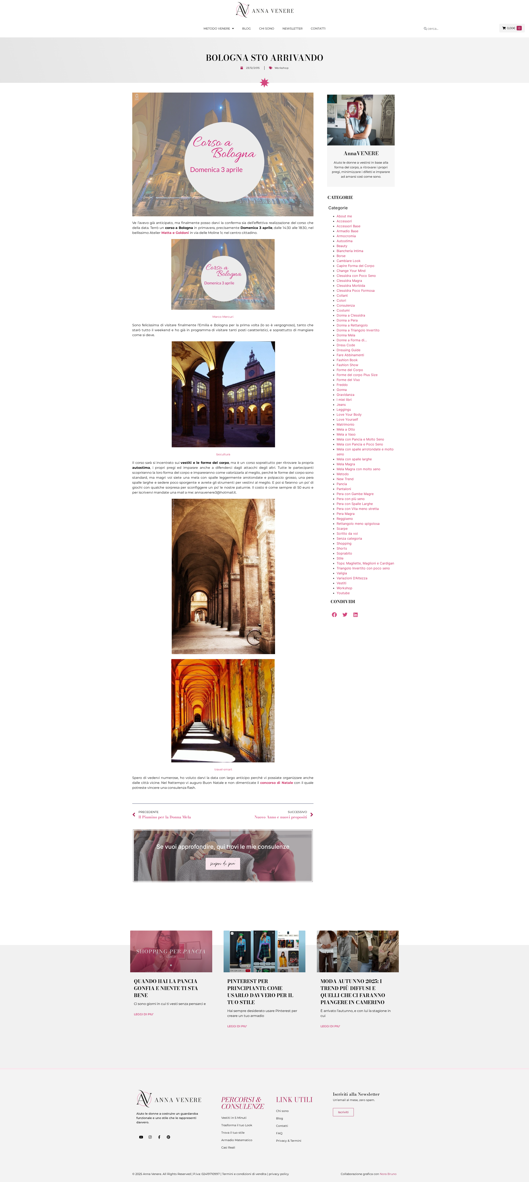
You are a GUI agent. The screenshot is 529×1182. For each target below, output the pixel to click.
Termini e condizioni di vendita (244, 1174)
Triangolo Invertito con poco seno (363, 568)
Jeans (341, 404)
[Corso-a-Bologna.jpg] (223, 309)
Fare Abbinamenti (350, 355)
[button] (334, 615)
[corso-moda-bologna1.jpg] (223, 761)
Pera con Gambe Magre (355, 494)
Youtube (343, 593)
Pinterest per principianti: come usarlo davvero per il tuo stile (260, 991)
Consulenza (346, 305)
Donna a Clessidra (351, 315)
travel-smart (223, 769)
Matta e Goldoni (175, 233)
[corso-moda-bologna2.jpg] (223, 653)
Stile (340, 558)
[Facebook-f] (159, 1137)
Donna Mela (346, 335)
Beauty (342, 246)
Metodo (343, 474)
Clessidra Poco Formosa (356, 290)
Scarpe (342, 528)
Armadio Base (347, 231)
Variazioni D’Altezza (352, 578)
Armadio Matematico (236, 1140)
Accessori (344, 221)
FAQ (279, 1133)
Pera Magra (346, 514)
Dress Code (346, 345)
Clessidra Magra (349, 281)
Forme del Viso (348, 380)
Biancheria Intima (350, 251)
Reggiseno (345, 519)
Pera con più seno (351, 499)
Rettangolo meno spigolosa (358, 523)
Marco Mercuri (223, 317)
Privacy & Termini (288, 1141)
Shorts (342, 548)
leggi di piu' (144, 1014)
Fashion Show (347, 365)
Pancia (342, 484)
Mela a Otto (346, 429)
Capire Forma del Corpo (355, 266)
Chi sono (266, 28)
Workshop (282, 67)
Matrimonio (345, 424)
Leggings (344, 409)
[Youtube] (140, 1137)
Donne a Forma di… (352, 340)
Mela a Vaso (346, 434)
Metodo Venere (217, 28)
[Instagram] (150, 1137)
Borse (341, 256)
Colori (341, 300)
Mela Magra (346, 464)
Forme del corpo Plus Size (357, 375)
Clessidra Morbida (351, 285)
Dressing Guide (348, 350)
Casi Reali (228, 1147)
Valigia (342, 573)
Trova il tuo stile (232, 1132)
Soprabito (344, 553)
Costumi (343, 310)
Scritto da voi (347, 533)
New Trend (345, 479)
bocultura (223, 454)
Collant (342, 295)
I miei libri (344, 400)
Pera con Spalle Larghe (355, 504)
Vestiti (341, 583)
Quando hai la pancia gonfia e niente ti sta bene (166, 988)
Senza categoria (349, 538)
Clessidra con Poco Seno (356, 276)
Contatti (318, 28)
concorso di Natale (276, 783)
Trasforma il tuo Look (236, 1125)
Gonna (342, 390)
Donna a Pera (347, 320)
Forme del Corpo (350, 370)
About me (344, 216)
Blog (246, 28)
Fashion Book (347, 360)
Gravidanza (345, 395)
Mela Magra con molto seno (358, 469)
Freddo (342, 385)
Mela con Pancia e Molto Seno (360, 439)
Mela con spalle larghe (354, 459)
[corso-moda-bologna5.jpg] (223, 446)
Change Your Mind (351, 271)
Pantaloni (344, 489)
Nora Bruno (388, 1174)
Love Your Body (349, 414)
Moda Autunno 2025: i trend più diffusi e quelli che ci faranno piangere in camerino (352, 991)
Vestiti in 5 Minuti (234, 1118)
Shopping (344, 543)
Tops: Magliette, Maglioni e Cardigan (365, 563)
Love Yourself (347, 419)
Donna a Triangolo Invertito (358, 330)
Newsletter (292, 28)
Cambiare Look (349, 261)
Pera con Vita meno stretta (358, 509)
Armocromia (346, 236)
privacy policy (279, 1174)
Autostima (345, 241)
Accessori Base (348, 226)
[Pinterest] (168, 1137)
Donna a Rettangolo (352, 325)
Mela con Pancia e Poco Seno (360, 444)
